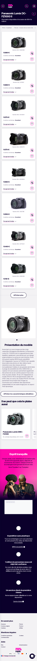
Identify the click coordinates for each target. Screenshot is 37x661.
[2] (18, 339)
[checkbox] (32, 59)
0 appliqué (7, 27)
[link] (11, 6)
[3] (20, 339)
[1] (16, 339)
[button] (32, 53)
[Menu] (3, 6)
